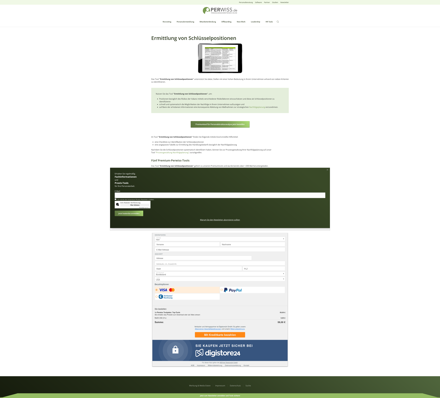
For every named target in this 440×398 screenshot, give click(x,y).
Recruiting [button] (167, 22)
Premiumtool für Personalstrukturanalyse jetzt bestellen (220, 124)
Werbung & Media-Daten (200, 385)
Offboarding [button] (226, 22)
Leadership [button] (255, 22)
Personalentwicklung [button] (185, 22)
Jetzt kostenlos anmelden (129, 213)
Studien (275, 2)
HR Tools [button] (269, 22)
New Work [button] (241, 22)
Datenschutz (235, 385)
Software (258, 2)
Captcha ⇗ (144, 207)
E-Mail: (117, 191)
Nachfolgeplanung (257, 107)
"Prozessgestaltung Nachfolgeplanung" (172, 152)
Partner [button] (267, 2)
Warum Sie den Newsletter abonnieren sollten (220, 220)
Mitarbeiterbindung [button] (208, 22)
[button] (278, 22)
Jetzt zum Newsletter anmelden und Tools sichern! (220, 396)
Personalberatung (246, 2)
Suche (248, 385)
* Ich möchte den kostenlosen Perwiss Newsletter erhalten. (135, 200)
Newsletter (284, 2)
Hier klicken (135, 205)
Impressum (220, 385)
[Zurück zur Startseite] (220, 10)
